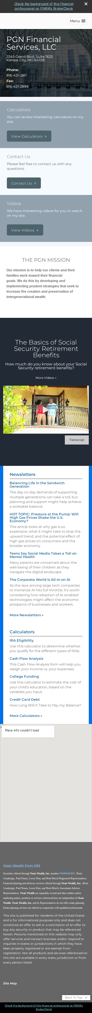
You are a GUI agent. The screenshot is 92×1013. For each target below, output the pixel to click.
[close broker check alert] (86, 4)
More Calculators (26, 716)
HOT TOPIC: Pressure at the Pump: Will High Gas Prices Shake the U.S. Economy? (44, 517)
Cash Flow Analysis (26, 659)
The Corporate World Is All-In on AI (40, 580)
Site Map (10, 983)
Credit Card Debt (25, 700)
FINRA (63, 873)
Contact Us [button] (21, 183)
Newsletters (22, 474)
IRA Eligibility (22, 640)
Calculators (22, 631)
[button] (78, 21)
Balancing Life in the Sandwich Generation (37, 484)
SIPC (72, 873)
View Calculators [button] (27, 136)
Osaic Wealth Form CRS (21, 866)
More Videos (46, 377)
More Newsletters (27, 615)
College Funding (24, 676)
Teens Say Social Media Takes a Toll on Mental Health (43, 555)
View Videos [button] (22, 230)
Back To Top (74, 997)
